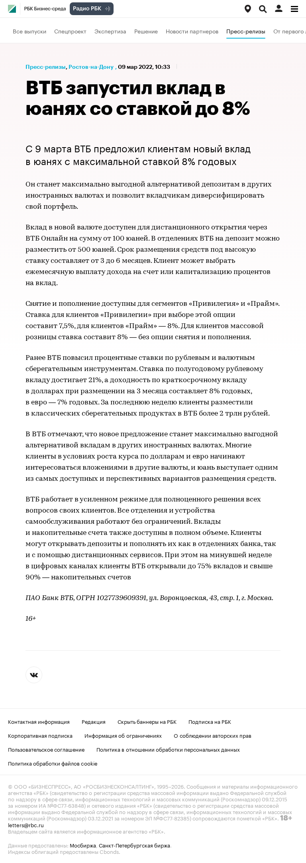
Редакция (94, 721)
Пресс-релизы (245, 30)
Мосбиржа (83, 845)
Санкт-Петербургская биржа (134, 845)
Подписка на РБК (209, 721)
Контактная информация (39, 721)
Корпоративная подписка (40, 735)
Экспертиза (110, 30)
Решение (146, 30)
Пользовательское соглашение (46, 749)
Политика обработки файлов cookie (53, 763)
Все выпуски (29, 30)
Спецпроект (70, 30)
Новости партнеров (192, 30)
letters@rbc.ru (26, 824)
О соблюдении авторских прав (212, 735)
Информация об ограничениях (123, 735)
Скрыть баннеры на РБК (147, 721)
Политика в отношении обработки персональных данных (168, 749)
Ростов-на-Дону (91, 67)
